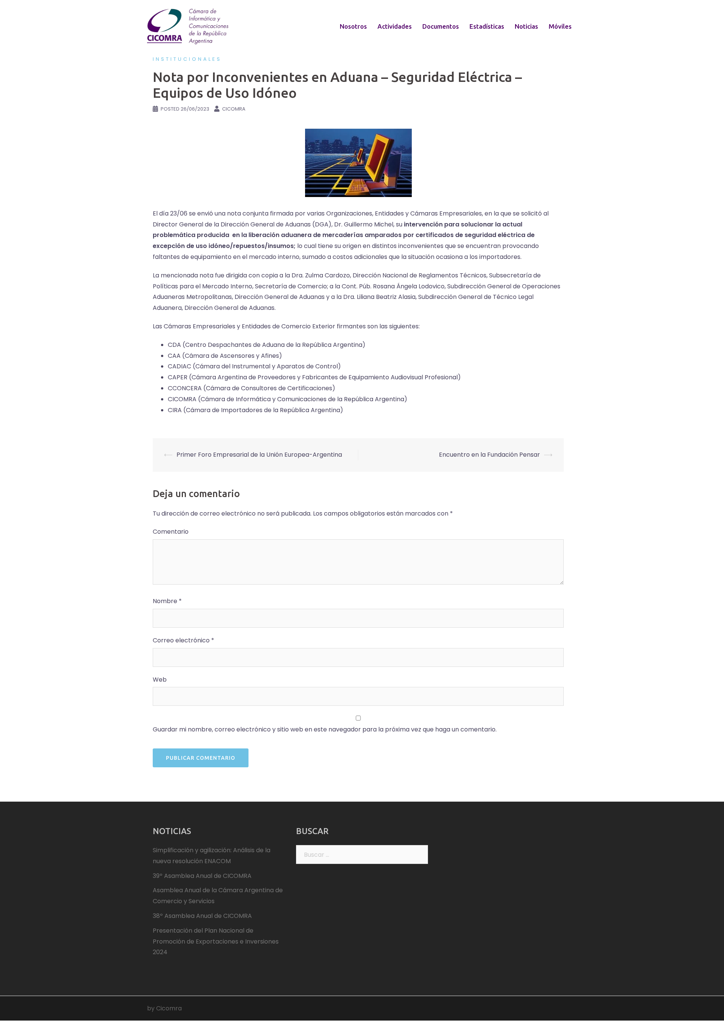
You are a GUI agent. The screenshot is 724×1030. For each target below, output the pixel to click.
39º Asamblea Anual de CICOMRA (202, 875)
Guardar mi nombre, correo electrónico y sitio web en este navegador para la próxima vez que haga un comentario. (325, 729)
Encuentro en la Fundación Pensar (489, 454)
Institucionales (187, 59)
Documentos (440, 26)
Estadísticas (486, 26)
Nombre (167, 601)
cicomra (233, 108)
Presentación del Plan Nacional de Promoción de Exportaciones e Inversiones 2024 (216, 941)
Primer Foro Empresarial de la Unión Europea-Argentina (259, 454)
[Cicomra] (188, 26)
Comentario (171, 531)
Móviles (560, 26)
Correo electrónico (183, 640)
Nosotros (353, 26)
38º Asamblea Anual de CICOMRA (202, 915)
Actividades (394, 26)
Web (160, 679)
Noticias (526, 26)
